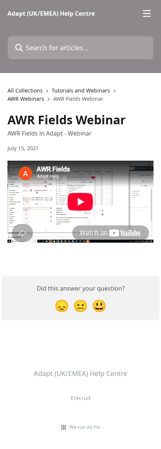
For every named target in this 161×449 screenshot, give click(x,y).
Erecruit (81, 397)
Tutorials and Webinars (81, 90)
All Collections (25, 90)
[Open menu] (147, 13)
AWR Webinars (25, 98)
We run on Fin (84, 427)
